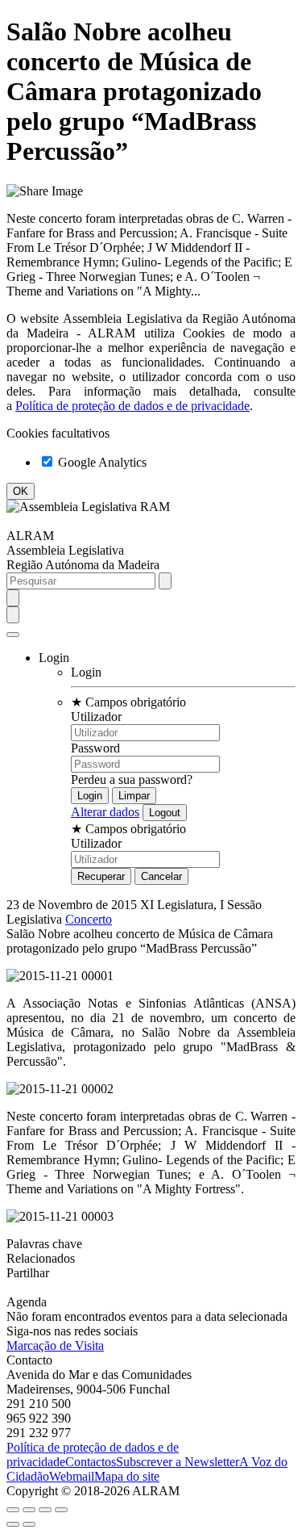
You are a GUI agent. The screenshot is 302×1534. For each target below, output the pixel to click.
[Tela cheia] (45, 1509)
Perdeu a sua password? (131, 779)
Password (95, 748)
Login (86, 672)
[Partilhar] (29, 1509)
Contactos (90, 1462)
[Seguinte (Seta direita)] (29, 1524)
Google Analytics (101, 462)
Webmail (71, 1476)
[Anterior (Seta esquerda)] (12, 1524)
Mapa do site (126, 1476)
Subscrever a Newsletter (177, 1462)
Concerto (88, 919)
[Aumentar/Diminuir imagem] (61, 1509)
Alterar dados (105, 812)
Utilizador (96, 716)
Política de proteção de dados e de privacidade (132, 406)
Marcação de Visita (55, 1345)
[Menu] (12, 634)
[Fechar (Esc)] (12, 1509)
